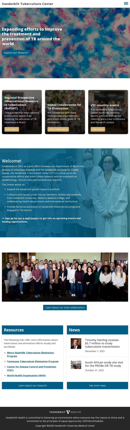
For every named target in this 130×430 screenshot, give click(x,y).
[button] (16, 52)
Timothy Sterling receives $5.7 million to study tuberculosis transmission (102, 343)
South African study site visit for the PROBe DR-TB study (104, 363)
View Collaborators (58, 129)
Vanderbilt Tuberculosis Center (27, 4)
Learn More (11, 129)
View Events (97, 129)
